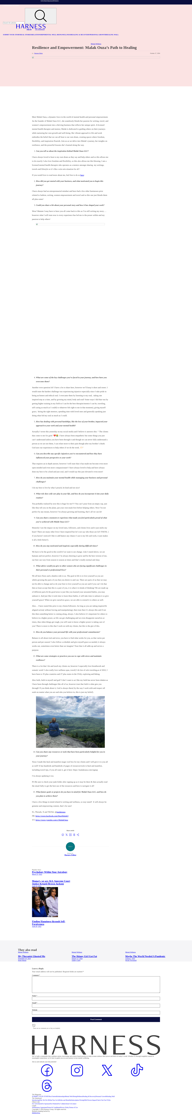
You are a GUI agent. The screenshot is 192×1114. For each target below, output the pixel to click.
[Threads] (47, 1093)
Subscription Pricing (77, 1100)
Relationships (38, 34)
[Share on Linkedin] (70, 835)
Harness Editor (38, 53)
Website (34, 1010)
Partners (56, 1)
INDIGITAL (36, 1113)
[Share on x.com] (66, 835)
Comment (36, 975)
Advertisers (44, 1)
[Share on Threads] (74, 835)
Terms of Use (73, 1107)
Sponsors (51, 1)
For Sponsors (46, 1104)
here (82, 175)
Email (34, 1003)
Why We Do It (44, 1100)
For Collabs (61, 1104)
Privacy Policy (64, 1107)
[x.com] (107, 1077)
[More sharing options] (78, 835)
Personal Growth (98, 34)
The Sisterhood (40, 29)
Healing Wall (112, 34)
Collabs (5, 5)
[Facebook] (47, 1077)
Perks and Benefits (65, 1100)
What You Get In (54, 1100)
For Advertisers (37, 1104)
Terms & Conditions (53, 1107)
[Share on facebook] (62, 835)
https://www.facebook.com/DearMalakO (52, 816)
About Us (11, 5)
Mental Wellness (96, 44)
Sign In (29, 29)
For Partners (54, 1104)
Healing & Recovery (80, 34)
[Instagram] (77, 1077)
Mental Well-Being (53, 34)
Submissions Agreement (39, 1107)
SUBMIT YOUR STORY (11, 34)
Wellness (66, 34)
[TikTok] (137, 1077)
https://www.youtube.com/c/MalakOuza (52, 820)
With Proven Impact (90, 1100)
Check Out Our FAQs (103, 1100)
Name (34, 996)
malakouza (61, 812)
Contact (16, 5)
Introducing (35, 1100)
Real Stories (26, 34)
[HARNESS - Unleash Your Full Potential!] (31, 26)
